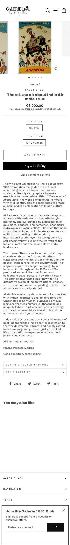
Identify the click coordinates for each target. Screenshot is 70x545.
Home (34, 84)
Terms (8, 500)
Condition (35, 136)
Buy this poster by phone (27, 365)
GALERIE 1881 (13, 478)
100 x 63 (34, 127)
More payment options (35, 174)
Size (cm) (35, 122)
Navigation (12, 489)
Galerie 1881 (35, 90)
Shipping (29, 109)
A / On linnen (34, 142)
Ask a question (18, 372)
